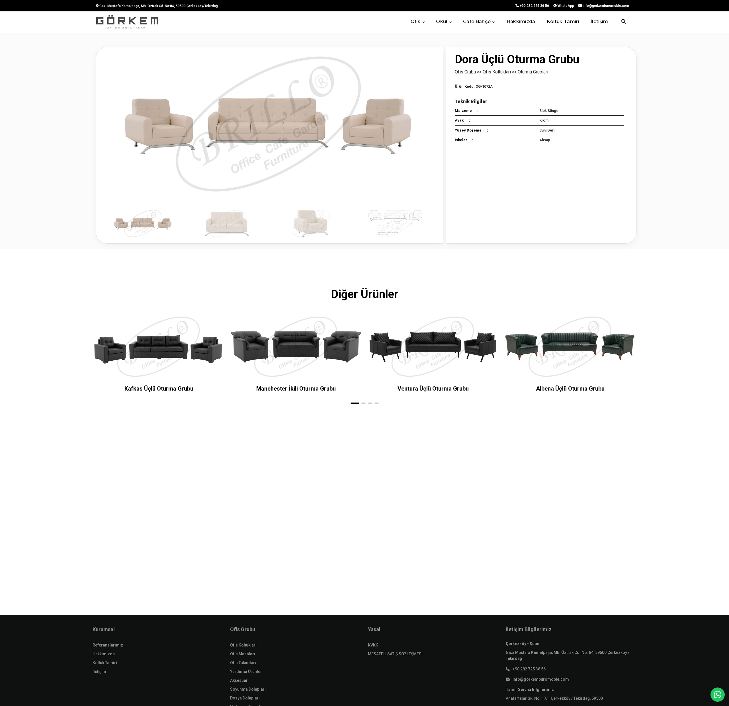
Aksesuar (239, 680)
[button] (355, 403)
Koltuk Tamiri (563, 21)
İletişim (599, 21)
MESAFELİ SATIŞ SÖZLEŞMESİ (395, 654)
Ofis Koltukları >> (500, 72)
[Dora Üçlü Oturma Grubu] (269, 124)
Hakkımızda (521, 21)
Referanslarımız (108, 645)
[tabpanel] (269, 145)
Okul (441, 21)
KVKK (373, 645)
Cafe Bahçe (477, 21)
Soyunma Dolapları (248, 689)
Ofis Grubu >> (468, 72)
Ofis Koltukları (243, 645)
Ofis (415, 21)
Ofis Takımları (243, 662)
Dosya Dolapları (245, 698)
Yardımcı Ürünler (246, 671)
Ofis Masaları (242, 654)
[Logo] (127, 22)
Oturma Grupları (533, 72)
